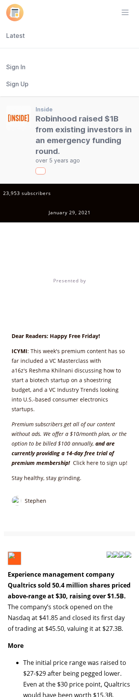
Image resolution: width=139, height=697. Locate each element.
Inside (44, 109)
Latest (15, 35)
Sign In (15, 67)
